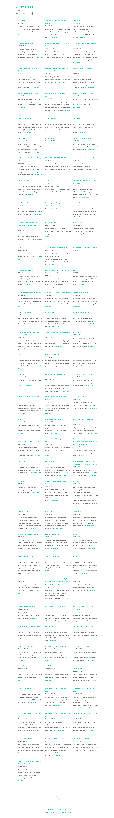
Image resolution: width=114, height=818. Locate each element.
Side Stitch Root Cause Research (28, 93)
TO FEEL (47, 180)
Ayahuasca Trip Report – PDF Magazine (58, 292)
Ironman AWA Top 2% (80, 20)
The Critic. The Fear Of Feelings (83, 138)
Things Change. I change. (26, 646)
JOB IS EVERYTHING (24, 180)
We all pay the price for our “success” (85, 626)
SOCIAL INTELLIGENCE (52, 534)
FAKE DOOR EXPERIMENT (53, 419)
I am (74, 354)
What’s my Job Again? (25, 312)
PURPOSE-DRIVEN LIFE (25, 118)
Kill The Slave (77, 332)
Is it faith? (48, 666)
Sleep (19, 579)
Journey (75, 270)
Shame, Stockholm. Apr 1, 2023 (83, 93)
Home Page (7, 4)
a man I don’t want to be (26, 666)
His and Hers (77, 511)
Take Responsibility (24, 203)
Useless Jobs (77, 203)
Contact (17, 4)
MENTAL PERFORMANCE (25, 556)
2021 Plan (21, 481)
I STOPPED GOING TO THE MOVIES (56, 158)
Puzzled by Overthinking (25, 43)
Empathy (75, 534)
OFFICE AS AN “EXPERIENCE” (26, 688)
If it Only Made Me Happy (81, 292)
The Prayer (76, 579)
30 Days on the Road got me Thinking (85, 248)
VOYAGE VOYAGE (78, 222)
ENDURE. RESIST (50, 461)
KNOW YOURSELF (23, 511)
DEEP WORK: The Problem (81, 738)
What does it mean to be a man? (83, 158)
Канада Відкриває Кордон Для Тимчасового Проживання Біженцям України (30, 225)
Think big (21, 374)
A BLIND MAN (77, 118)
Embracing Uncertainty (52, 203)
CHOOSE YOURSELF (51, 222)
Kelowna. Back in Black (25, 738)
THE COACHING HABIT (80, 397)
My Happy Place (50, 626)
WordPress (52, 812)
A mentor (21, 419)
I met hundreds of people (81, 312)
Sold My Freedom (50, 118)
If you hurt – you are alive (81, 646)
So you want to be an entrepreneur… (30, 292)
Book (25, 4)
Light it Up (21, 461)
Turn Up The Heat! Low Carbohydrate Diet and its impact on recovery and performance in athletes (57, 581)
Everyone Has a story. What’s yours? (57, 646)
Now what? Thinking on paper (82, 374)
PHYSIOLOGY (49, 511)
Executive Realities (24, 138)
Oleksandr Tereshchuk (56, 809)
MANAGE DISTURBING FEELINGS (28, 534)
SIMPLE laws (22, 354)
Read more (21, 35)
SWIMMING (76, 556)
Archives (19, 11)
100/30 (20, 248)
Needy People (49, 138)
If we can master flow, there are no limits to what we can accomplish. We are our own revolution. (85, 441)
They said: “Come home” (26, 270)
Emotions (76, 481)
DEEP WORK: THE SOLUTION (54, 738)
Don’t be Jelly (49, 312)
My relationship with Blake (26, 607)
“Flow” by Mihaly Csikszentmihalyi (56, 248)
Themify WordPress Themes (64, 812)
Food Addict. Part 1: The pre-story (29, 626)
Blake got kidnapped (52, 354)
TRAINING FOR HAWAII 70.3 (54, 556)
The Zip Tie (21, 20)
